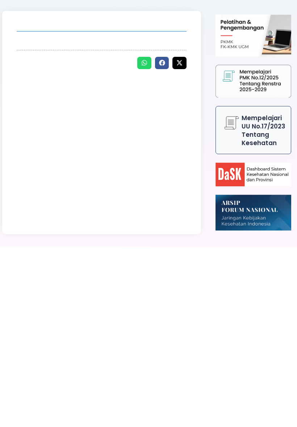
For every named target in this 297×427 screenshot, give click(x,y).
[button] (144, 63)
